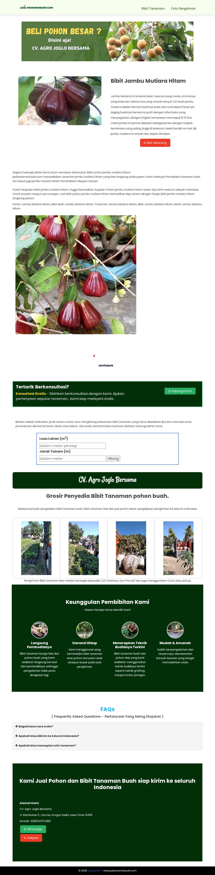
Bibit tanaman (48, 581)
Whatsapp (34, 829)
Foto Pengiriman (183, 8)
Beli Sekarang (156, 143)
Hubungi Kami (181, 391)
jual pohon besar (126, 509)
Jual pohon (94, 870)
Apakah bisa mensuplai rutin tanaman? (47, 745)
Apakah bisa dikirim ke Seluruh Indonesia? (48, 736)
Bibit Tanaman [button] (153, 8)
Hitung (113, 458)
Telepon (32, 838)
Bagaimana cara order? (35, 726)
